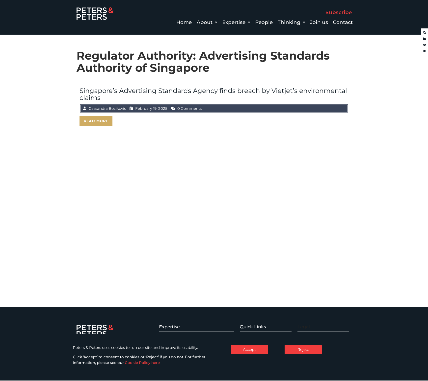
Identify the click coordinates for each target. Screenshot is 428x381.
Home (184, 22)
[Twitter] (424, 45)
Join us (319, 22)
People (264, 22)
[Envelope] (424, 51)
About (205, 22)
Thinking (289, 22)
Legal (303, 327)
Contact (343, 22)
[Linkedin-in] (424, 39)
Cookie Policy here (142, 362)
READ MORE (96, 121)
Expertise (233, 22)
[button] (207, 22)
